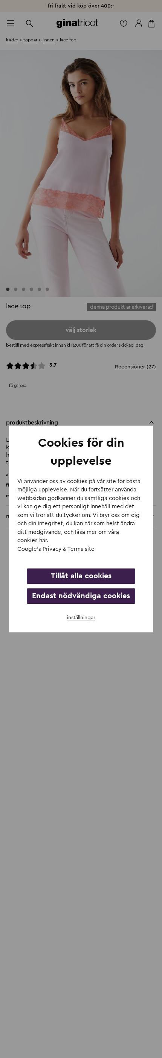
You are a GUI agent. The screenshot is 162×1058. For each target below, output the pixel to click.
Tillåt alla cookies (81, 576)
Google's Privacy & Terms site (56, 549)
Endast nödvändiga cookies (81, 596)
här (43, 540)
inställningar (81, 617)
